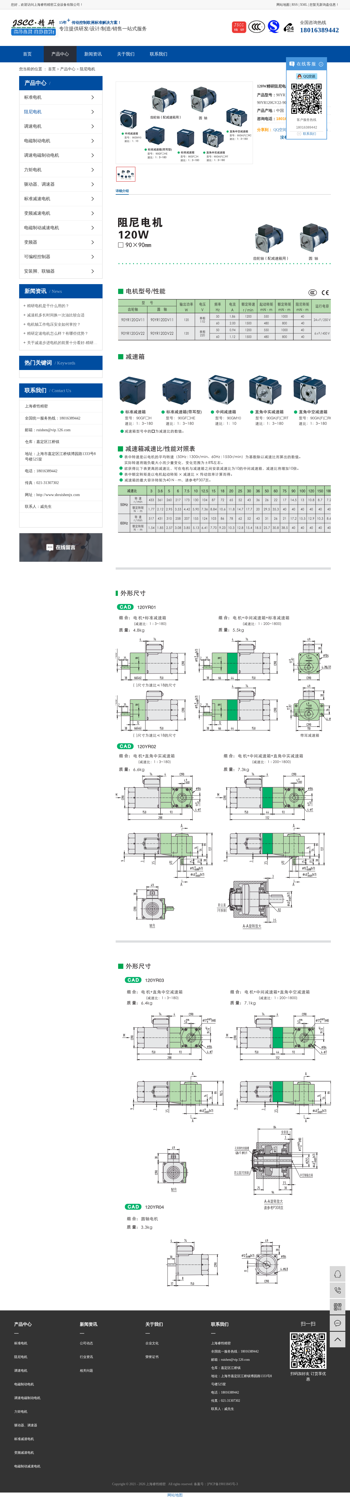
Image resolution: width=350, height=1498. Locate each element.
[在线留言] (337, 1323)
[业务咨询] (337, 1274)
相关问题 (86, 1370)
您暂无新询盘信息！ (324, 5)
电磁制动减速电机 (41, 227)
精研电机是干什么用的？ (48, 306)
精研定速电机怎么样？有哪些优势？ (57, 333)
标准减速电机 (37, 198)
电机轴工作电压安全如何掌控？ (54, 324)
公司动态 (86, 1343)
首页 (27, 54)
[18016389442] (337, 1290)
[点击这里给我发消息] (306, 76)
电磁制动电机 (37, 140)
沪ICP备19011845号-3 (222, 1484)
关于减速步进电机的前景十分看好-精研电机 (62, 343)
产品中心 (60, 54)
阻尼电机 (33, 111)
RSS (295, 5)
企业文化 (152, 1343)
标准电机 (33, 97)
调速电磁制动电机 (41, 155)
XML (303, 5)
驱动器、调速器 (39, 184)
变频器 (30, 242)
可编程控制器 (37, 256)
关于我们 (126, 54)
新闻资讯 (93, 54)
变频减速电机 (37, 213)
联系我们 (158, 54)
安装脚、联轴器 (39, 271)
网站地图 (283, 5)
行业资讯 (86, 1357)
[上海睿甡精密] (35, 27)
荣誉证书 (152, 1357)
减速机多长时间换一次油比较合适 (55, 315)
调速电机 (33, 126)
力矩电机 (33, 169)
